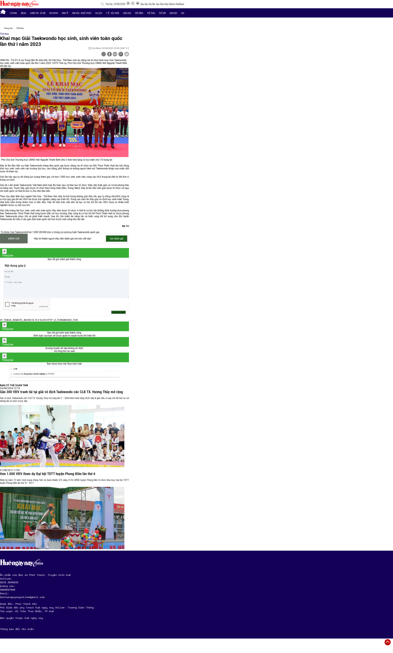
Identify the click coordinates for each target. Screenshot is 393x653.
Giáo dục (127, 13)
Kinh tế (65, 13)
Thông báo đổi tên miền (17, 629)
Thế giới (162, 13)
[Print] (103, 54)
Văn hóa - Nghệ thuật (81, 13)
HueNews (180, 4)
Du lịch (98, 13)
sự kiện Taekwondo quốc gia (84, 232)
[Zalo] (115, 54)
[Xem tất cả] (182, 13)
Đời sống (139, 13)
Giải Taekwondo (18, 232)
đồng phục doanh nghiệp (34, 374)
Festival (13, 13)
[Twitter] (126, 54)
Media (23, 13)
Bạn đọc (173, 13)
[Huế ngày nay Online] (19, 6)
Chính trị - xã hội (37, 13)
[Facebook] (133, 4)
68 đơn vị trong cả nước (56, 232)
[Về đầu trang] (388, 642)
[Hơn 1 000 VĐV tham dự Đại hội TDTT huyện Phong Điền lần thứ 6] (62, 518)
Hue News (53, 13)
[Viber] (121, 54)
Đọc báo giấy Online (165, 4)
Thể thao (151, 13)
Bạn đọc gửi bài (148, 4)
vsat (15, 369)
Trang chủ (8, 28)
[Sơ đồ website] (128, 4)
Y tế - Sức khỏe (112, 13)
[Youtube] (138, 4)
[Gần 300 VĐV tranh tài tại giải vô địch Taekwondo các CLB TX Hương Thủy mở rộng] (62, 436)
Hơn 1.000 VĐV (35, 232)
